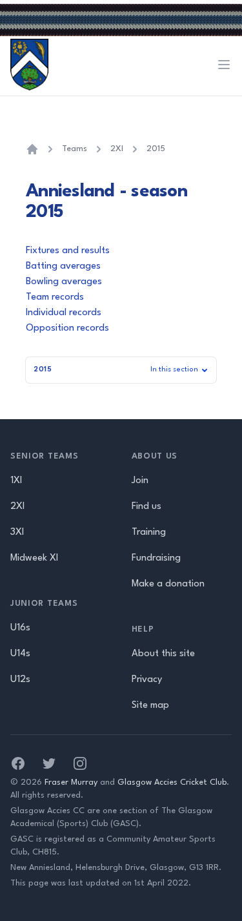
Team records (55, 297)
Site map (150, 705)
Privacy (147, 680)
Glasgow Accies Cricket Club (172, 782)
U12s (20, 680)
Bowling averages (64, 282)
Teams (74, 149)
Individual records (63, 313)
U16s (20, 628)
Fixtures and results (68, 251)
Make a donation (168, 584)
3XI (17, 532)
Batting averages (63, 266)
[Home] (32, 149)
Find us (146, 507)
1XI (16, 481)
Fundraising (156, 558)
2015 (155, 149)
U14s (20, 654)
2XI (116, 149)
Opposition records (67, 328)
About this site (163, 654)
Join (140, 481)
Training (149, 532)
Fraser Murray (71, 782)
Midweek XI (34, 558)
